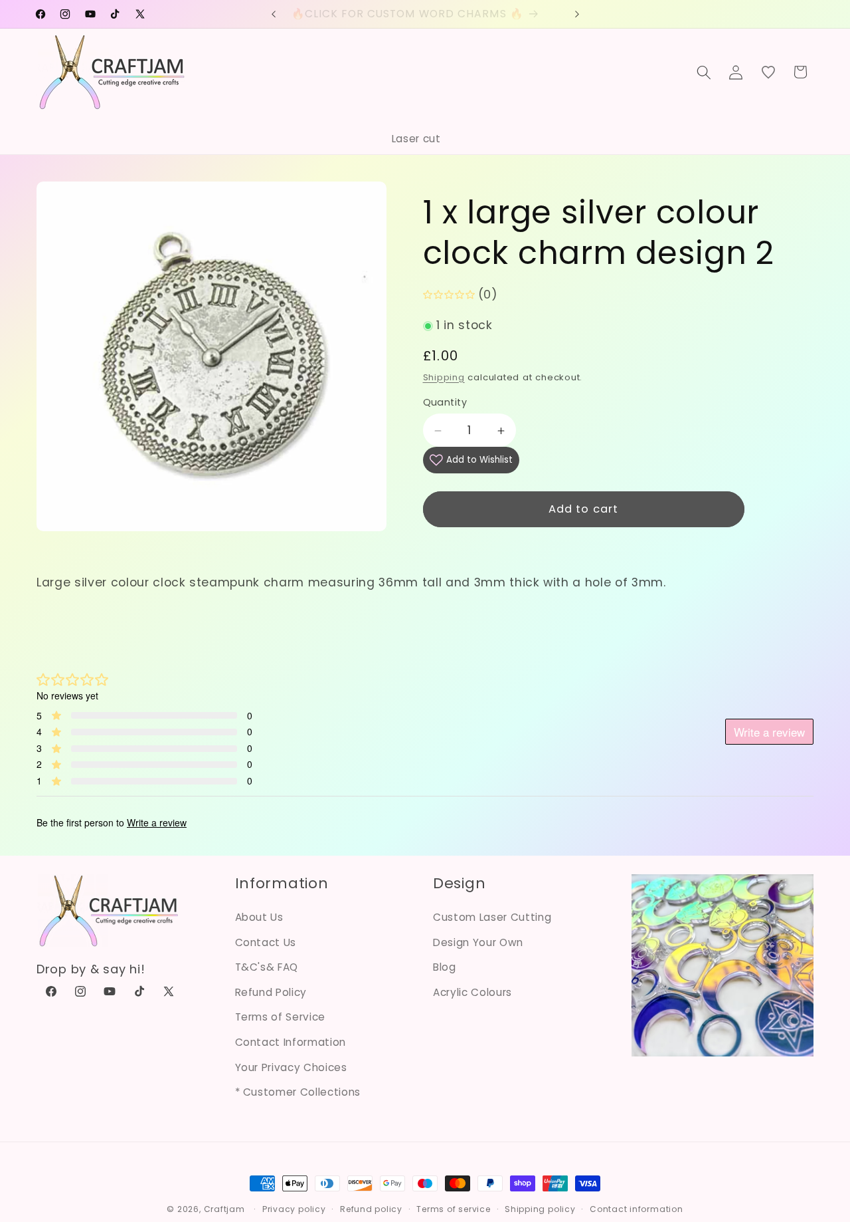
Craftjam (224, 1209)
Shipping (444, 377)
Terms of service (453, 1209)
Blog (444, 967)
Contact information (636, 1209)
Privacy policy (294, 1209)
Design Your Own (478, 942)
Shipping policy (540, 1209)
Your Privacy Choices (291, 1067)
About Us (259, 917)
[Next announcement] (577, 14)
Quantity (445, 403)
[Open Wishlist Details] (768, 72)
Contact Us (266, 942)
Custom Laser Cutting (492, 917)
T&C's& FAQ (267, 967)
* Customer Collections (298, 1092)
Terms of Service (280, 1017)
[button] (704, 72)
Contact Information (291, 1042)
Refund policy (371, 1209)
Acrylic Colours (472, 992)
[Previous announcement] (273, 14)
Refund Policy (271, 992)
